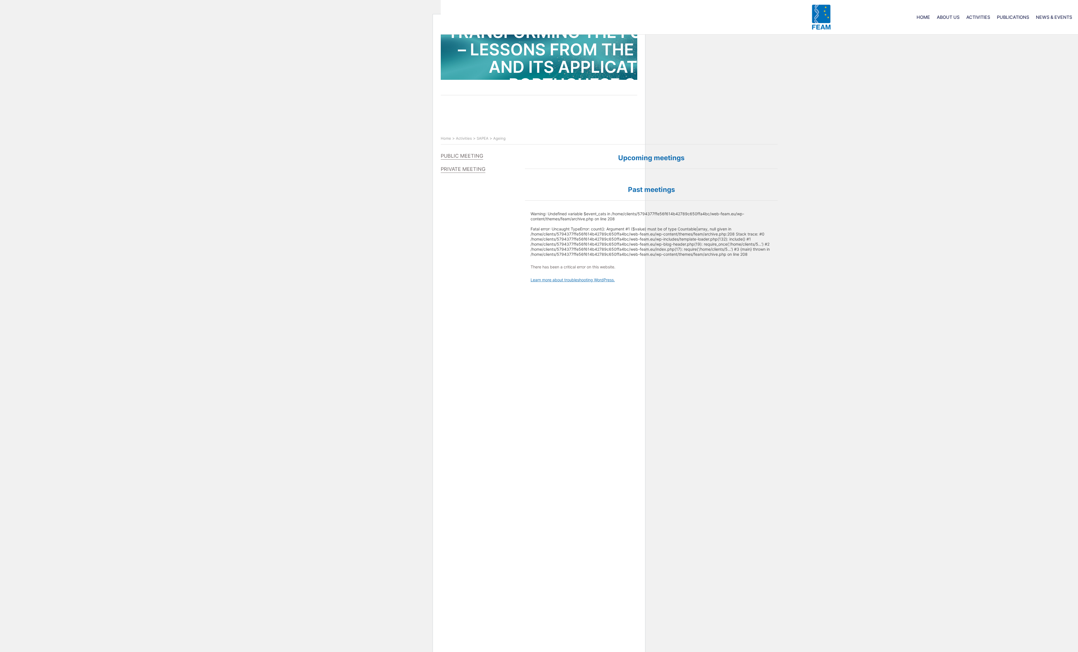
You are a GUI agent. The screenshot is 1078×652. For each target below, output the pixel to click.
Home (923, 17)
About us (948, 17)
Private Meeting (463, 169)
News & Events (1054, 17)
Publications (1013, 17)
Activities (978, 17)
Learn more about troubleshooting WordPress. (573, 279)
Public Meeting (462, 156)
